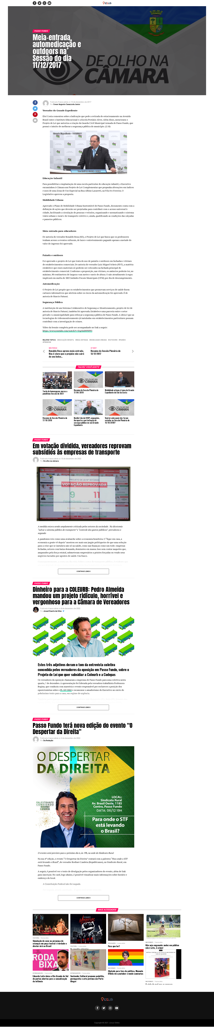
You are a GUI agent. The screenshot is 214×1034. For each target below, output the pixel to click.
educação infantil (66, 340)
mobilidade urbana (98, 340)
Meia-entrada (82, 340)
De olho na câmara (51, 461)
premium (47, 342)
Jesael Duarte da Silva (52, 611)
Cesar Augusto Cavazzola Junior (66, 104)
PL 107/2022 (66, 690)
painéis (123, 340)
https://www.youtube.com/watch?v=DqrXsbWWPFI (67, 330)
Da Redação (48, 741)
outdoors (113, 340)
